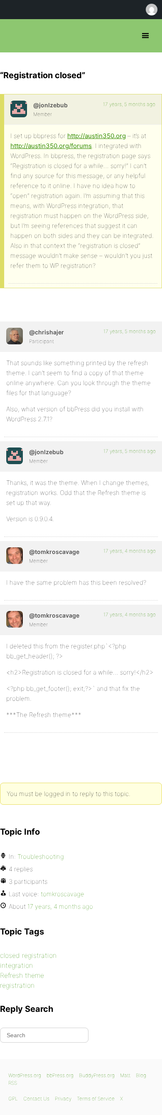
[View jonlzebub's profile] (18, 109)
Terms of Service (96, 1098)
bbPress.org (13, 35)
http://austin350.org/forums (51, 146)
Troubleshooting (40, 856)
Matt (125, 1075)
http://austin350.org (96, 136)
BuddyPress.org (97, 1075)
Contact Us (36, 1098)
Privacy (63, 1098)
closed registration (28, 955)
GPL (13, 1098)
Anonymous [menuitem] (151, 9)
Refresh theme (22, 975)
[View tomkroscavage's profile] (14, 555)
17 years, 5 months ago (129, 104)
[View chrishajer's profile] (14, 336)
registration (17, 985)
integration (16, 965)
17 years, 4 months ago (129, 551)
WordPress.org (24, 1075)
